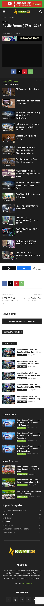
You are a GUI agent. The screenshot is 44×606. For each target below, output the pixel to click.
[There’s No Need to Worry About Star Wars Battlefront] (8, 115)
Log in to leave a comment (22, 321)
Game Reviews (7, 142)
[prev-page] (36, 80)
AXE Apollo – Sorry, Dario (27, 89)
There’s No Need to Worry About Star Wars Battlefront (28, 115)
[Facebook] (13, 71)
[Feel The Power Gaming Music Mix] (8, 209)
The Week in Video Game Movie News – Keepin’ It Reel (28, 185)
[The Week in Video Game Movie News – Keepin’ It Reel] (8, 185)
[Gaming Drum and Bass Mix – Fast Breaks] (8, 162)
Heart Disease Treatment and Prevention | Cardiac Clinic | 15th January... (29, 422)
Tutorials (5, 247)
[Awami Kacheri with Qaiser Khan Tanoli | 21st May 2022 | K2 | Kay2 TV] (8, 387)
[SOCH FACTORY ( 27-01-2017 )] (8, 232)
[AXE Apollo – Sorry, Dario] (8, 92)
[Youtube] (35, 599)
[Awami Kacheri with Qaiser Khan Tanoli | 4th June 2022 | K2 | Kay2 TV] (8, 364)
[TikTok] (22, 599)
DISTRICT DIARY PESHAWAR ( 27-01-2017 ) (28, 255)
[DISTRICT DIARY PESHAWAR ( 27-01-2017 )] (8, 255)
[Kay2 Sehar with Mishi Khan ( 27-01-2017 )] (8, 244)
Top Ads (5, 223)
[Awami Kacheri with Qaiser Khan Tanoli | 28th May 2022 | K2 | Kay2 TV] (8, 376)
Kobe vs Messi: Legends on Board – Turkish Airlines (27, 127)
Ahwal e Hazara (22, 474)
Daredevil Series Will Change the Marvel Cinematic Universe (25, 150)
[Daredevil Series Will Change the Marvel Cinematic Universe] (8, 150)
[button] (4, 11)
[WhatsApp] (30, 71)
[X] (19, 71)
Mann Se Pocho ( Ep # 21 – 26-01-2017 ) (33, 299)
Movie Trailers (7, 258)
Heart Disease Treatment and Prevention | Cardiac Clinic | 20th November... (29, 448)
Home (4, 18)
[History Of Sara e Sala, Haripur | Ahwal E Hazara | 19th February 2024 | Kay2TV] (8, 494)
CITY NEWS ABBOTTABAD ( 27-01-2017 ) (27, 220)
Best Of (11, 18)
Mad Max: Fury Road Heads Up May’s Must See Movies (28, 174)
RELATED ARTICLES (10, 81)
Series (5, 235)
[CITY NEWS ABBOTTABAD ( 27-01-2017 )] (8, 220)
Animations (6, 153)
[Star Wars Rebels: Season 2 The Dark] (8, 103)
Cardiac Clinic (21, 427)
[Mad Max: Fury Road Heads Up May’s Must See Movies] (8, 173)
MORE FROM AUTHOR (11, 84)
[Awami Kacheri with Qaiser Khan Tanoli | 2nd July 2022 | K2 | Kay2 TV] (8, 352)
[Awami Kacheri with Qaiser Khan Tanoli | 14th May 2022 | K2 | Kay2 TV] (8, 399)
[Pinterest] (24, 71)
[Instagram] (15, 599)
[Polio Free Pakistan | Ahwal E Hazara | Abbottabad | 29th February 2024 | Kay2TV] (8, 482)
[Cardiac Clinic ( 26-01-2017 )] (8, 138)
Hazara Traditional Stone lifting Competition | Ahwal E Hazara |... (28, 469)
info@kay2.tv (27, 583)
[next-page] (40, 80)
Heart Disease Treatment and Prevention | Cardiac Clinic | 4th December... (29, 435)
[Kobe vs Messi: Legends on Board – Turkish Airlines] (8, 127)
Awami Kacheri (21, 355)
